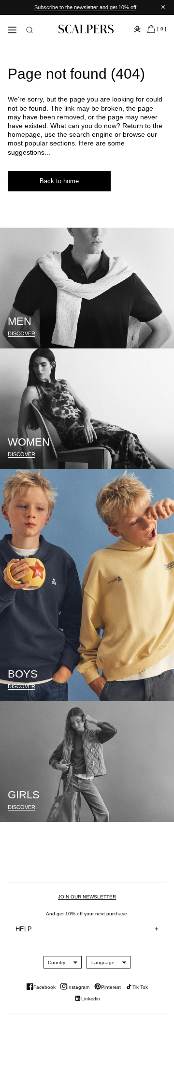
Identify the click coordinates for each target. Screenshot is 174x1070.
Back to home (59, 181)
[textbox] (56, 962)
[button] (29, 30)
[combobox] (56, 962)
